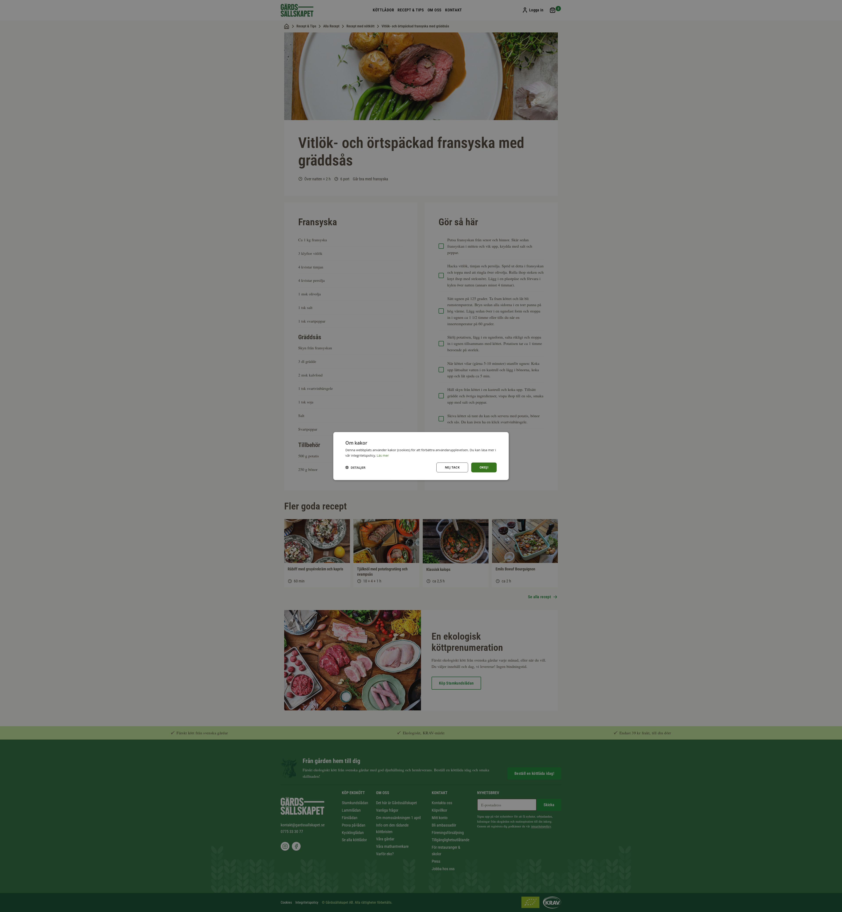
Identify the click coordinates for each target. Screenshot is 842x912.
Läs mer (383, 455)
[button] (355, 467)
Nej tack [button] (452, 467)
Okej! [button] (484, 467)
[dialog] (421, 456)
